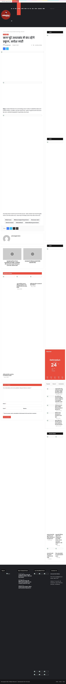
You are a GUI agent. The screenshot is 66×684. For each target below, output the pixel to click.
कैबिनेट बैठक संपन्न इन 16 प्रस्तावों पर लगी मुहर (58, 415)
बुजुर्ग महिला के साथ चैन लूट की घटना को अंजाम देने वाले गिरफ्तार (58, 422)
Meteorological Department (22, 219)
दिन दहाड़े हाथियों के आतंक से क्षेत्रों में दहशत (59, 555)
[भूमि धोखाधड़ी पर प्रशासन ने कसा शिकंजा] (36, 279)
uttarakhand (20, 222)
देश (13, 8)
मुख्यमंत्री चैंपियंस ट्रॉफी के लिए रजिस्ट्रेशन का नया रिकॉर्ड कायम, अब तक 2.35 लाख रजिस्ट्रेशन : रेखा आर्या (59, 539)
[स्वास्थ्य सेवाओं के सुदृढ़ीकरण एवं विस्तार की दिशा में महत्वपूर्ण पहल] (51, 484)
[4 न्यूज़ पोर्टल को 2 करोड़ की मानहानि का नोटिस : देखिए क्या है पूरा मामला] (50, 390)
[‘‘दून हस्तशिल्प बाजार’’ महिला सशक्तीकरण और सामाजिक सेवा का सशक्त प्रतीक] (22, 279)
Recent (54, 384)
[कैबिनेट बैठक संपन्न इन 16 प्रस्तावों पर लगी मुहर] (50, 414)
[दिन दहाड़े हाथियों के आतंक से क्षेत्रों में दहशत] (59, 550)
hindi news (8, 219)
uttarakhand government (32, 222)
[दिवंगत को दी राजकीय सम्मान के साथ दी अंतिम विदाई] (46, 672)
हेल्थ (30, 8)
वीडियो (44, 8)
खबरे (7, 34)
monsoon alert (35, 219)
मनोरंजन (36, 8)
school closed (9, 222)
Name (4, 403)
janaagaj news (8, 45)
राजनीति (22, 8)
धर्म (11, 20)
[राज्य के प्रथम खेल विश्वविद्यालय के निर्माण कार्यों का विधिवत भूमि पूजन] (36, 574)
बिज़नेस (25, 8)
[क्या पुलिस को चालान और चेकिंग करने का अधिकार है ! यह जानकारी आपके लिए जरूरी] (50, 398)
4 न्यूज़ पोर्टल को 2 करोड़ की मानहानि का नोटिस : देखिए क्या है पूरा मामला (59, 390)
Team (64, 681)
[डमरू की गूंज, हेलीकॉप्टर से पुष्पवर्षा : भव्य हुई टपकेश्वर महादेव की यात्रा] (41, 675)
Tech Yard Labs (27, 681)
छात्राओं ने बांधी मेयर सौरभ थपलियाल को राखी (50, 555)
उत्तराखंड (18, 8)
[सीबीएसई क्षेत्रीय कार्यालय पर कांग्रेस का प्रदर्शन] (9, 324)
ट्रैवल (33, 8)
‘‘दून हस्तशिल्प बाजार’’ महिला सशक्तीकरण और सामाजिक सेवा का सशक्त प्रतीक (22, 285)
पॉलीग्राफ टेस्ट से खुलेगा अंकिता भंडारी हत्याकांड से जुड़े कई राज (58, 407)
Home (4, 31)
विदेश (15, 8)
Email (4, 408)
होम (11, 8)
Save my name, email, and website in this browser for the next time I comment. (20, 413)
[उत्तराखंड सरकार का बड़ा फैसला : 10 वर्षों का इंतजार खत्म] (46, 675)
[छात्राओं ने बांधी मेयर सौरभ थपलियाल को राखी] (51, 550)
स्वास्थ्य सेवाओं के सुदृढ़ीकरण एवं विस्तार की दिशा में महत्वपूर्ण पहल (51, 536)
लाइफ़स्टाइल (40, 8)
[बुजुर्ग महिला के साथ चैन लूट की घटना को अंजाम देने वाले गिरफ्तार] (50, 422)
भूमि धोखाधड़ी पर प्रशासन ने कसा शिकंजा (36, 284)
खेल (28, 8)
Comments (61, 384)
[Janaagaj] (6, 15)
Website (24, 408)
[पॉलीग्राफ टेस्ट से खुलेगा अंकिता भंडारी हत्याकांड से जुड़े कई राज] (50, 407)
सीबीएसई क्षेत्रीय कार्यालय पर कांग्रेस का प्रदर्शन (8, 375)
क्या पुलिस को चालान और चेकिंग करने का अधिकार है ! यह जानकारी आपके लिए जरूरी (59, 399)
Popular (48, 384)
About (60, 681)
